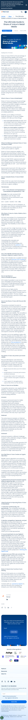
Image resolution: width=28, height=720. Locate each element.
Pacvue (16, 30)
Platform (3, 668)
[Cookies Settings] (2, 717)
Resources (4, 671)
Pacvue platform (16, 342)
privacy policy (14, 636)
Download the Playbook (6, 8)
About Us (3, 674)
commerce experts (17, 584)
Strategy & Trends (7, 30)
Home (3, 16)
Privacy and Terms (22, 715)
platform (18, 245)
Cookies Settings (5, 716)
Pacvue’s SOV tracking (18, 259)
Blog (10, 16)
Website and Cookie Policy (16, 716)
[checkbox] (14, 638)
